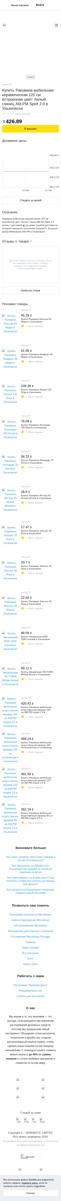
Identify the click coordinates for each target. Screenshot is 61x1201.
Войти (40, 5)
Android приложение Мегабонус (30, 920)
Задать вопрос (30, 947)
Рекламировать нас (30, 990)
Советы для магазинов (30, 996)
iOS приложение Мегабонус (30, 925)
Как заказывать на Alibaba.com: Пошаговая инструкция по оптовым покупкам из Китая (30, 869)
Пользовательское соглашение (23, 1141)
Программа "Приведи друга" (30, 985)
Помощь (31, 942)
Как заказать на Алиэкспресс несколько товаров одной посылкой (30, 891)
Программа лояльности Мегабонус (30, 914)
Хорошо (30, 1193)
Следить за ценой (30, 200)
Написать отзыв (30, 290)
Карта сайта (30, 964)
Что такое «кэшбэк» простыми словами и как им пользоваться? (30, 859)
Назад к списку (4, 25)
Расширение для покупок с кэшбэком (30, 931)
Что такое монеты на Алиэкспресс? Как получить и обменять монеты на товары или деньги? (31, 881)
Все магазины (30, 953)
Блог (30, 958)
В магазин (30, 128)
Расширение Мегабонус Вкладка (30, 936)
